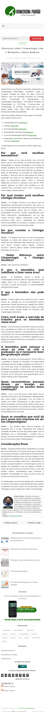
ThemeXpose (21, 711)
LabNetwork (6, 658)
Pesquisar (37, 38)
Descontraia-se (19, 630)
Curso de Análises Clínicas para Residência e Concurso (22, 597)
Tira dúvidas (36, 638)
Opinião (4, 638)
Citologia (22, 43)
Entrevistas (30, 630)
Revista (26, 638)
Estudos (5, 634)
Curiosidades (6, 630)
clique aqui (23, 122)
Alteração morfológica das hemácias (23, 549)
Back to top (37, 711)
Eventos (13, 634)
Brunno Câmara (9, 686)
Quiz (20, 638)
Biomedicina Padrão (27, 708)
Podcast (13, 638)
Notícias (34, 634)
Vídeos (4, 641)
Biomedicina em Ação (9, 654)
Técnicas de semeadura (19, 571)
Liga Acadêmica (24, 634)
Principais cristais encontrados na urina (24, 560)
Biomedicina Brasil (8, 650)
